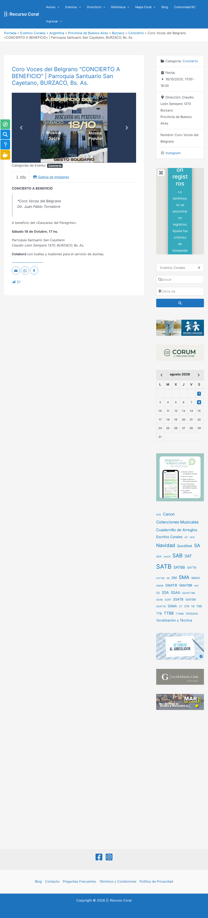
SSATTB (161, 606)
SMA (184, 577)
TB (192, 606)
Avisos (50, 7)
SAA (158, 556)
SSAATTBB (188, 593)
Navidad (165, 545)
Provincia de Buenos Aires (88, 33)
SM (174, 578)
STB (186, 606)
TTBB (169, 613)
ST (180, 606)
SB (168, 578)
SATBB (179, 567)
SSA (165, 592)
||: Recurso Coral (21, 14)
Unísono (192, 613)
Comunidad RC (185, 7)
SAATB (167, 556)
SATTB (191, 567)
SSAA (175, 592)
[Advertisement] (180, 780)
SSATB (178, 599)
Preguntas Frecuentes (79, 881)
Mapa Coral (143, 7)
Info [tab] (23, 177)
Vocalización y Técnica (174, 620)
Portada (10, 33)
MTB (192, 537)
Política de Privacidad (156, 881)
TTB (159, 613)
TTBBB (180, 613)
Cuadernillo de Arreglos (176, 530)
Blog (164, 7)
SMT (196, 585)
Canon (169, 514)
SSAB (159, 599)
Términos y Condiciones (117, 881)
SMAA (195, 578)
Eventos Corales (33, 33)
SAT (188, 556)
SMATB (171, 585)
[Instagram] (109, 857)
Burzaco (118, 33)
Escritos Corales (169, 537)
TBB (199, 606)
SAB (177, 555)
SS (158, 592)
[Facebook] (99, 857)
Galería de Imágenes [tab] (53, 177)
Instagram (173, 153)
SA (197, 545)
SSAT (168, 599)
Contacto (52, 881)
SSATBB (190, 599)
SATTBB (160, 578)
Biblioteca (118, 7)
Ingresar (52, 21)
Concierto (136, 33)
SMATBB (185, 585)
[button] (57, 7)
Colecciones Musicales (177, 522)
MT (186, 537)
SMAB (159, 585)
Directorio (94, 7)
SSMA (172, 606)
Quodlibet (184, 546)
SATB (163, 566)
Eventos (71, 7)
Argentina (56, 33)
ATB (158, 514)
